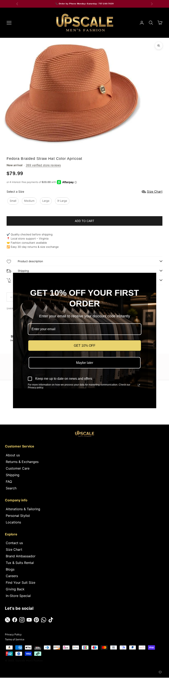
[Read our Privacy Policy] (138, 385)
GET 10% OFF (84, 345)
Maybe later (84, 362)
